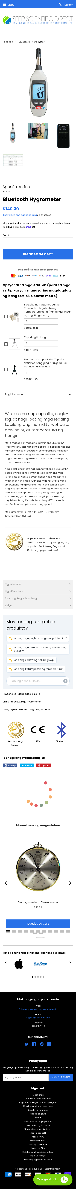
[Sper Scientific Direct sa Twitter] (27, 1045)
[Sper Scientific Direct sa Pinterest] (42, 1045)
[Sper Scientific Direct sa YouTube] (49, 1045)
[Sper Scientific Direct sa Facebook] (34, 1045)
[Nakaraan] (6, 883)
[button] (37, 638)
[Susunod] (69, 883)
